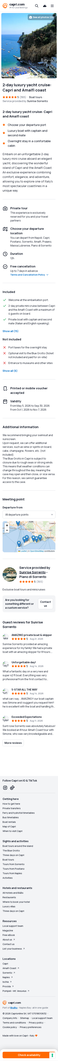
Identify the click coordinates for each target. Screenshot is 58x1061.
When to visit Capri (12, 831)
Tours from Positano (13, 868)
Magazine (8, 930)
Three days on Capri (13, 855)
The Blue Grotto (11, 850)
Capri (5, 963)
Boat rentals (9, 821)
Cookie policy (10, 1027)
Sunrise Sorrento (32, 572)
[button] (19, 544)
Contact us (9, 944)
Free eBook (9, 935)
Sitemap (24, 1018)
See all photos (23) (43, 17)
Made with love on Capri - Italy (18, 1035)
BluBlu (13, 1007)
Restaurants (9, 897)
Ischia (6, 981)
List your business (12, 948)
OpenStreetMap (37, 551)
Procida (7, 986)
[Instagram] (5, 787)
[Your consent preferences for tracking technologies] (52, 1055)
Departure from (13, 507)
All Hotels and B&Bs (13, 892)
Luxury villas (9, 906)
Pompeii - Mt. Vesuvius (14, 990)
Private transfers (12, 808)
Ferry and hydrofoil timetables (19, 812)
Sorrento (7, 972)
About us (7, 939)
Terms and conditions (14, 1022)
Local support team (13, 925)
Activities (8, 877)
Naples (6, 977)
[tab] (8, 75)
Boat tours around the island (18, 846)
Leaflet (23, 551)
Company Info (10, 1018)
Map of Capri (9, 826)
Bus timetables (11, 817)
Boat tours (8, 859)
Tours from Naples (12, 873)
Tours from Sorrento (13, 864)
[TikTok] (12, 787)
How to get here (11, 803)
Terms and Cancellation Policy (27, 274)
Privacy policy (36, 1022)
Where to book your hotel (16, 901)
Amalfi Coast (9, 968)
